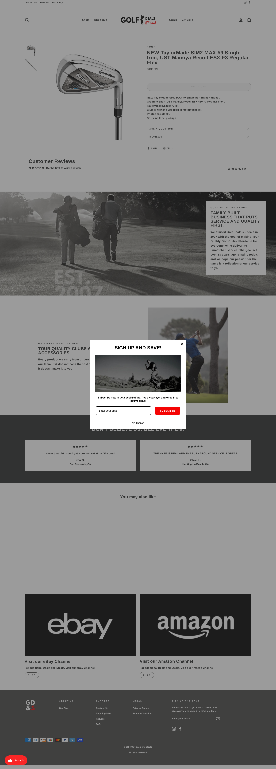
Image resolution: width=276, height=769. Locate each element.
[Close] (182, 344)
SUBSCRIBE (167, 410)
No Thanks (138, 423)
